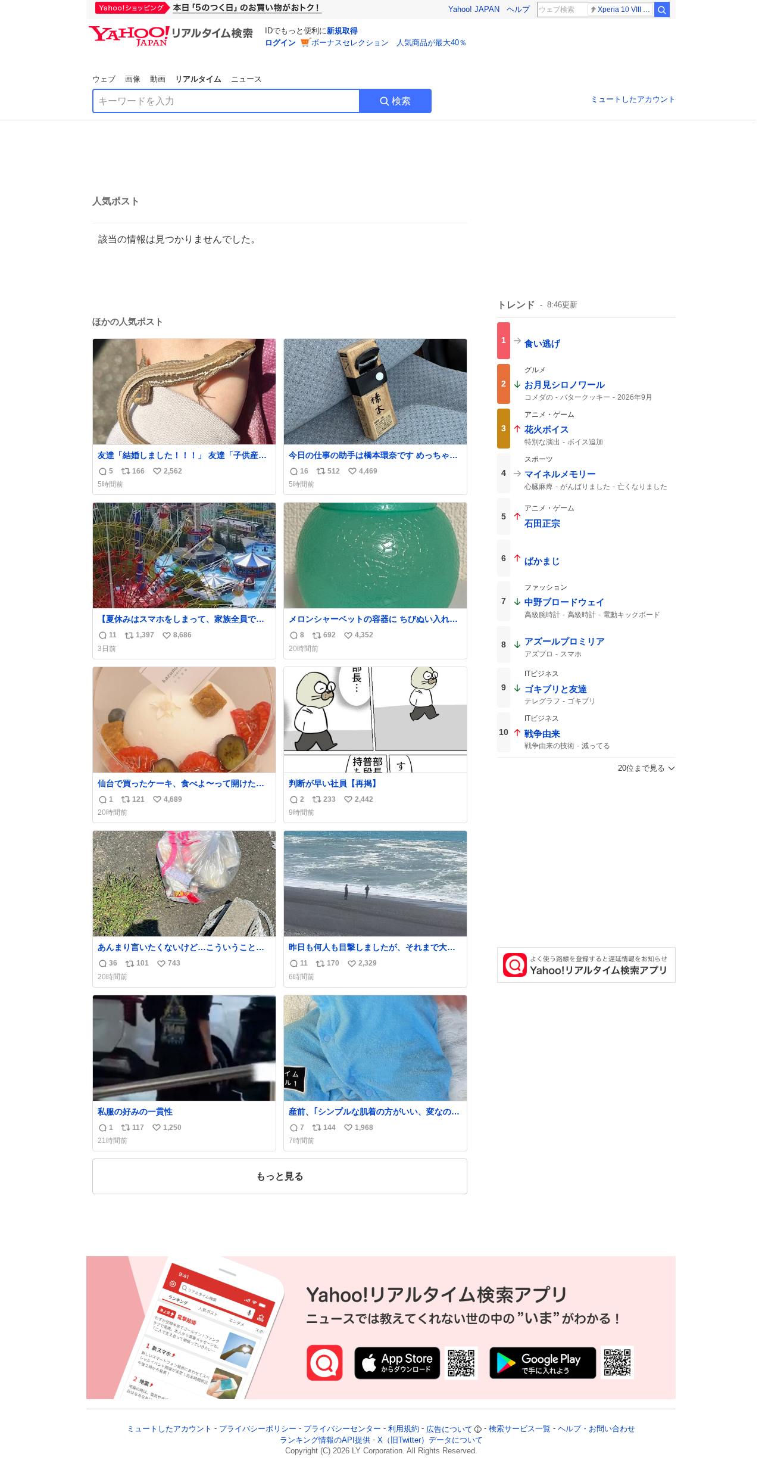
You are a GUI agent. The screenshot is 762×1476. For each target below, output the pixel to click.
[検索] (662, 9)
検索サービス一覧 (520, 1429)
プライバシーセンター (342, 1429)
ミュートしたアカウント (633, 99)
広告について (449, 1429)
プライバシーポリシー (257, 1429)
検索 (401, 101)
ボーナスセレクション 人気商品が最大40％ (389, 42)
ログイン (280, 42)
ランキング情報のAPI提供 (325, 1439)
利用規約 (403, 1429)
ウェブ (103, 78)
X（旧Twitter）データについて (430, 1439)
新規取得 (342, 30)
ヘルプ (518, 9)
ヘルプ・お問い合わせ (596, 1429)
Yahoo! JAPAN (473, 9)
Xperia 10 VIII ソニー (625, 9)
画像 (132, 78)
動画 (157, 78)
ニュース (246, 78)
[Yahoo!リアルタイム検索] (172, 29)
